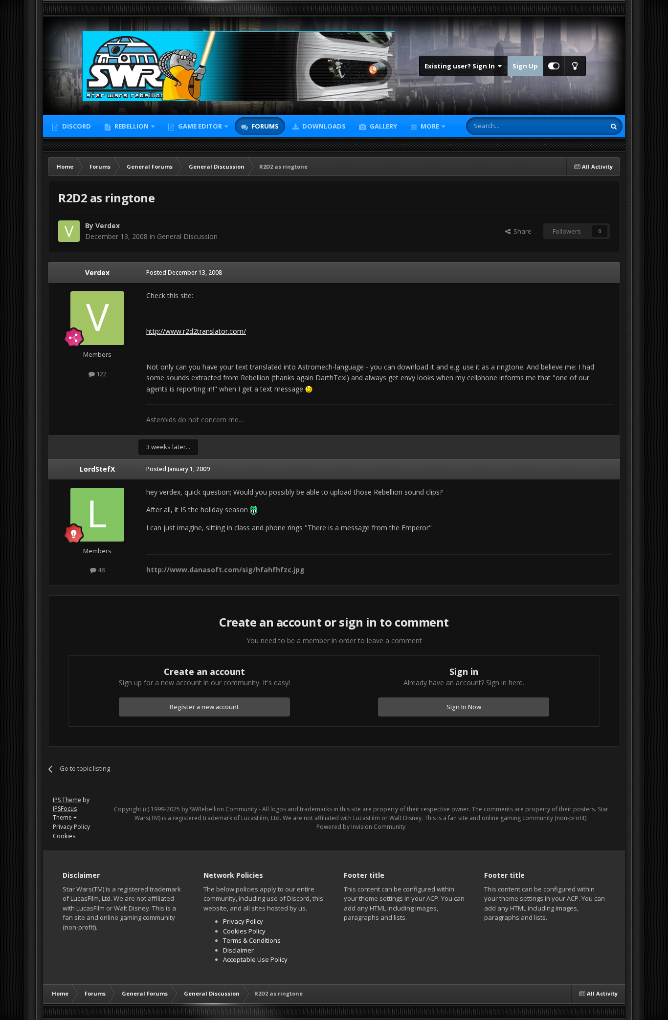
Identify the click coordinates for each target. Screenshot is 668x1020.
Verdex (107, 225)
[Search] (614, 126)
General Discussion (187, 236)
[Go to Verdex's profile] (69, 231)
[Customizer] (553, 66)
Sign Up (525, 66)
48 (100, 569)
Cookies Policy (244, 931)
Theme (63, 817)
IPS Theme (67, 800)
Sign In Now (463, 706)
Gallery (382, 126)
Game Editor (200, 126)
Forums (264, 126)
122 (101, 373)
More (430, 126)
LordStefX (97, 469)
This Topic (577, 126)
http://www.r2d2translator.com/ (196, 331)
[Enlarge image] (308, 388)
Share (521, 231)
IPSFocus (65, 808)
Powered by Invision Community (360, 827)
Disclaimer (238, 950)
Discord (76, 126)
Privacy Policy (71, 827)
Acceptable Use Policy (255, 959)
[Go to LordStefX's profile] (97, 515)
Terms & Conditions (252, 940)
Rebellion (131, 126)
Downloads (323, 126)
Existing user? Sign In (461, 66)
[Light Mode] (575, 66)
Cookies (64, 836)
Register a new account (204, 706)
